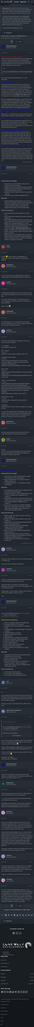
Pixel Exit (8, 1001)
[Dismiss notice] (31, 8)
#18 (32, 818)
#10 (32, 466)
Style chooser (5, 1004)
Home (2, 1021)
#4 (32, 271)
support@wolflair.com (17, 24)
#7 (32, 336)
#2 (32, 173)
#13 (32, 607)
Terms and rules (5, 1011)
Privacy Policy (6, 953)
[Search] (32, 1)
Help (2, 1017)
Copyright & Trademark (8, 955)
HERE (28, 122)
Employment (6, 952)
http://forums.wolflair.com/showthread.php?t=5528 (16, 13)
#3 (32, 252)
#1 (32, 52)
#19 (32, 862)
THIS (23, 78)
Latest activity (4, 966)
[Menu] (2, 2)
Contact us (3, 1007)
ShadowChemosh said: (9, 722)
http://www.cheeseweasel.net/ (9, 616)
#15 (32, 717)
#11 (32, 555)
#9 (32, 445)
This (2, 798)
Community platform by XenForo (15, 999)
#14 (32, 688)
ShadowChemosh (6, 38)
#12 (32, 575)
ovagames (30, 983)
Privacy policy (4, 1014)
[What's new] (28, 1)
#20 (32, 886)
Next (20, 41)
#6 (32, 318)
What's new (4, 956)
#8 (32, 428)
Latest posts (4, 960)
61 (16, 41)
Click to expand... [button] (17, 735)
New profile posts (5, 963)
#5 (32, 289)
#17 (32, 789)
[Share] (30, 53)
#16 (32, 770)
